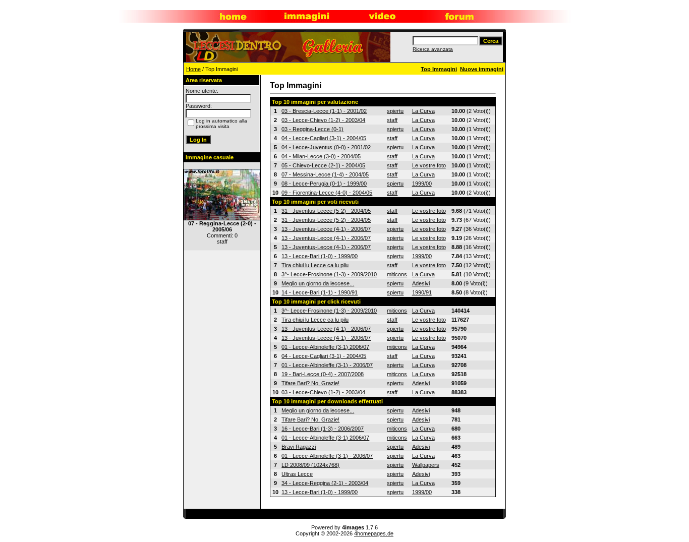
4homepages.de (373, 533)
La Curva (423, 111)
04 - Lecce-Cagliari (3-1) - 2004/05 (323, 138)
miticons (397, 274)
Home (193, 69)
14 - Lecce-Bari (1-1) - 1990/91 (319, 292)
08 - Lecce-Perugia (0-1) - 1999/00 (324, 183)
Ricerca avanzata (433, 49)
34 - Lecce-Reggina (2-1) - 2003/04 (324, 483)
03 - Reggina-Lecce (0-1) (312, 129)
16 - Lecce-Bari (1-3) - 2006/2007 (322, 429)
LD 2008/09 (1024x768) (310, 465)
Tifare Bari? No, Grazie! (310, 383)
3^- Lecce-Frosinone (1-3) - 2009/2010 (329, 274)
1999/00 (422, 183)
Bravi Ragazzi (298, 447)
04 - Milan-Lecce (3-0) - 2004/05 (321, 156)
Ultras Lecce (297, 474)
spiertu (395, 111)
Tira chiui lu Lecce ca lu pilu (315, 265)
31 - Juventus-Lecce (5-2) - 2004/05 (326, 211)
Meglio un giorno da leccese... (317, 283)
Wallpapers (425, 465)
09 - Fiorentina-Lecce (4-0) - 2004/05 (326, 193)
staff (392, 120)
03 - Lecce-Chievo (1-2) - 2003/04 (323, 120)
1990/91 (422, 292)
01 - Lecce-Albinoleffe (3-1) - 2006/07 (327, 365)
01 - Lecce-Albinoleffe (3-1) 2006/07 (325, 347)
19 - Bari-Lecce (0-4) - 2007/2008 (322, 374)
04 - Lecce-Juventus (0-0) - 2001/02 (326, 147)
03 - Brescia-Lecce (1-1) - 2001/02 (324, 111)
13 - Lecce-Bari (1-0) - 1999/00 (319, 256)
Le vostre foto (429, 165)
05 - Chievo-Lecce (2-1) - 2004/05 (323, 165)
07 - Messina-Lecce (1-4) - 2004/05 (325, 174)
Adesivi (421, 283)
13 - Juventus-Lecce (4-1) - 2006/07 (326, 229)
